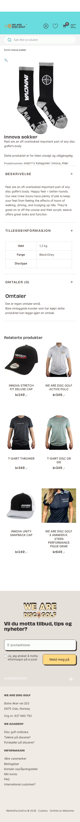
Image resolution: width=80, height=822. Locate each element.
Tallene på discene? (17, 737)
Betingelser (11, 764)
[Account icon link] (46, 26)
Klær (65, 163)
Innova (56, 163)
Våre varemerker (15, 758)
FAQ (7, 779)
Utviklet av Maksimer (62, 810)
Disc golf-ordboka (16, 732)
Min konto (10, 774)
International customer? (19, 784)
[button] (6, 60)
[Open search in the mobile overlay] (40, 40)
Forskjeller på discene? (19, 742)
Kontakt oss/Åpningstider (21, 769)
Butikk (7, 49)
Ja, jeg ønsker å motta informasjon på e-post (23, 657)
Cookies (43, 810)
